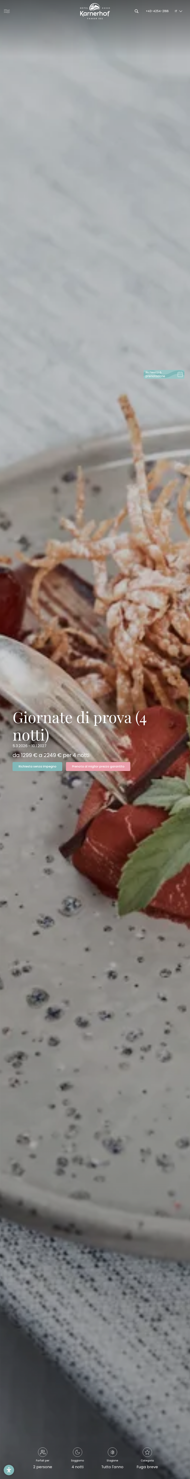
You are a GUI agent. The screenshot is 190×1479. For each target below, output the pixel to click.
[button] (9, 1470)
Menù (5, 11)
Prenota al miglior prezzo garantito (98, 766)
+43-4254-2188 (157, 11)
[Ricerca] (136, 11)
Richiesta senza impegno (37, 766)
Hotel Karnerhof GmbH (95, 11)
